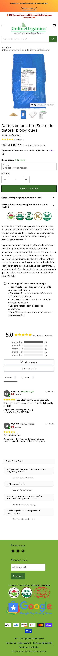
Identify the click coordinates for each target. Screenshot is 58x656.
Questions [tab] (26, 377)
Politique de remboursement (18, 643)
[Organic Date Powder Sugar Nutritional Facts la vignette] (43, 114)
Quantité (5, 173)
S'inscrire (18, 576)
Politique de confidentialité (32, 638)
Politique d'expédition (42, 643)
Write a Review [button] (30, 362)
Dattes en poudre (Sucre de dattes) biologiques (24, 439)
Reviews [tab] (8, 377)
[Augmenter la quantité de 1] (26, 179)
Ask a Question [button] (30, 369)
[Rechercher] (53, 39)
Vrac (16, 638)
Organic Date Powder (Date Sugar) (18, 410)
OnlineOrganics (13, 135)
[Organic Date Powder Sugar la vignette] (13, 114)
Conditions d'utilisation (29, 647)
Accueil (5, 47)
